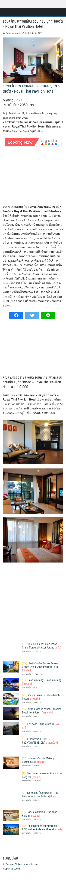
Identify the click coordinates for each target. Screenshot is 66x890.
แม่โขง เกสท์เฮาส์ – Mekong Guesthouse (38, 760)
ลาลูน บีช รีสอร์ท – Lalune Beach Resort (41, 697)
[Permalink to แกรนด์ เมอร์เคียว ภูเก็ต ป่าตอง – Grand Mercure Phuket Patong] (11, 650)
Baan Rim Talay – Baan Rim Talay (41, 682)
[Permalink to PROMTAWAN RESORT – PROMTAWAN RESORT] (11, 745)
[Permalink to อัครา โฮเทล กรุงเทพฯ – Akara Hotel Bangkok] (11, 779)
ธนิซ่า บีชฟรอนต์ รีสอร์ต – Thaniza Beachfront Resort (41, 710)
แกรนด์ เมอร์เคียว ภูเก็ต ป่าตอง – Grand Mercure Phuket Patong (41, 645)
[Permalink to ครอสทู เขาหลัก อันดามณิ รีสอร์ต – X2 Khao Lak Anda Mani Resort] (11, 829)
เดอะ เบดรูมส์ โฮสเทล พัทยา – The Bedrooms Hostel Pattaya (40, 794)
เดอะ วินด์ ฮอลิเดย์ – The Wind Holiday (39, 813)
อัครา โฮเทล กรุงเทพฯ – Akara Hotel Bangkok (42, 775)
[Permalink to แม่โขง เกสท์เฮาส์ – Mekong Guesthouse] (11, 762)
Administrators (13, 33)
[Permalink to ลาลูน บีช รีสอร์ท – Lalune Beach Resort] (11, 698)
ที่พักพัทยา (37, 33)
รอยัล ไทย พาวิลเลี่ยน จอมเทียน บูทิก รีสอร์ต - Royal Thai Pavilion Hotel (31, 88)
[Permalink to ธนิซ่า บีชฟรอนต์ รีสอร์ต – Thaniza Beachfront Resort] (11, 713)
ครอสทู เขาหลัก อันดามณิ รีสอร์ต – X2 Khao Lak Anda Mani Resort (42, 827)
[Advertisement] (33, 178)
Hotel (28, 33)
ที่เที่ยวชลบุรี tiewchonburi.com (20, 864)
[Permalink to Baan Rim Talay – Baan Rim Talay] (11, 684)
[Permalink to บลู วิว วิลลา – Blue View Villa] (11, 728)
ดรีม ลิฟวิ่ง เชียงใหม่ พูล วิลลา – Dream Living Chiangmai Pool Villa (40, 667)
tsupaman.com (11, 868)
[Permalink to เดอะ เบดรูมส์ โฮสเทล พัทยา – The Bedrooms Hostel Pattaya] (11, 799)
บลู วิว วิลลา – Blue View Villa (41, 726)
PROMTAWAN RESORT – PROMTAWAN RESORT (40, 741)
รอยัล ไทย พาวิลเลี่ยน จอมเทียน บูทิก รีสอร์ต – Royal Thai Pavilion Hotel (33, 23)
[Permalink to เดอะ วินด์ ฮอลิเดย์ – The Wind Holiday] (11, 815)
